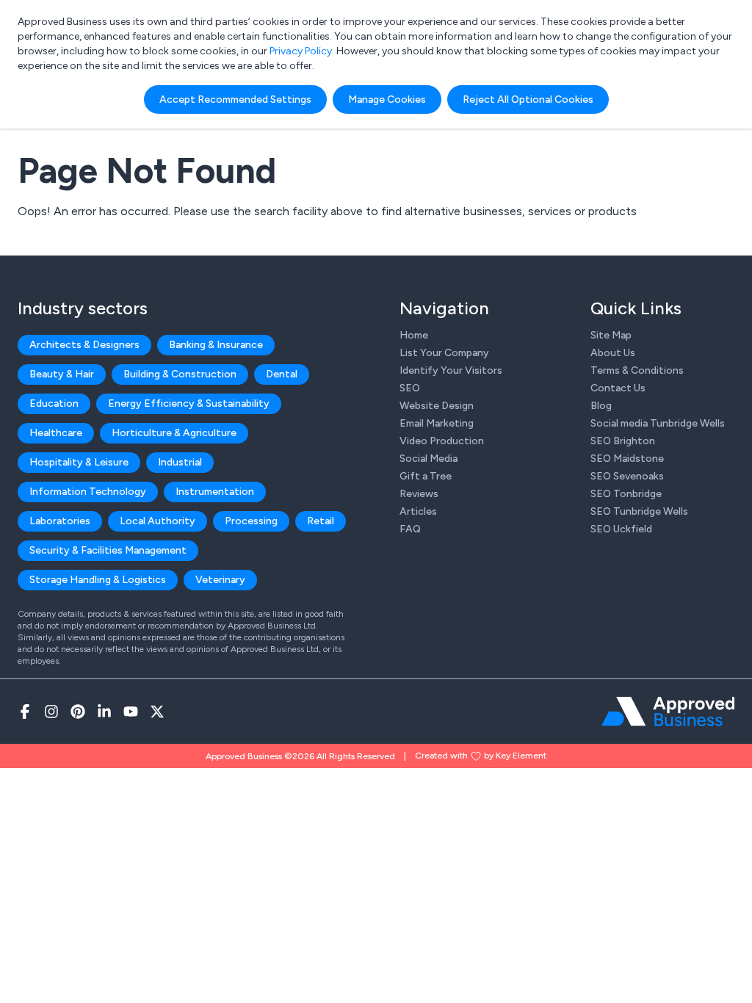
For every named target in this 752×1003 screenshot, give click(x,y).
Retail (320, 521)
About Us (612, 353)
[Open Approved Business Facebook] (25, 711)
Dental (281, 374)
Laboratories (59, 521)
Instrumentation (215, 491)
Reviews (419, 494)
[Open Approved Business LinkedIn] (104, 711)
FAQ (410, 529)
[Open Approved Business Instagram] (51, 711)
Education (54, 403)
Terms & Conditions (637, 370)
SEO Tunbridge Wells (639, 511)
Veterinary (220, 579)
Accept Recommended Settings (235, 99)
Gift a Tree (426, 476)
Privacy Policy (301, 51)
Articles (418, 511)
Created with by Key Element (480, 755)
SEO (410, 388)
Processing (251, 521)
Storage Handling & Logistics (97, 579)
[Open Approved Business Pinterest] (77, 711)
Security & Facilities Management (108, 550)
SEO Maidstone (627, 458)
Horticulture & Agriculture (174, 433)
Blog (601, 405)
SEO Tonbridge (626, 494)
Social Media (429, 458)
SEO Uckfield (621, 529)
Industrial (180, 462)
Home (414, 335)
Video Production (442, 441)
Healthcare (55, 433)
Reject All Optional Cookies (528, 99)
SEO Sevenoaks (627, 476)
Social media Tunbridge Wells (657, 423)
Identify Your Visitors (451, 370)
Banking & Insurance (216, 344)
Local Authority (157, 521)
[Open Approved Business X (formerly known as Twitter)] (157, 711)
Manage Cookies (387, 99)
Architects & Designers (84, 344)
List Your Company (444, 353)
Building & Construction (179, 374)
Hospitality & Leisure (79, 462)
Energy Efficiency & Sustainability (189, 403)
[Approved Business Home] (667, 711)
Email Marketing (437, 423)
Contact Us (618, 388)
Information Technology (87, 491)
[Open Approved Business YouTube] (130, 711)
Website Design (437, 405)
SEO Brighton (622, 441)
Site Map (611, 335)
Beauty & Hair (61, 374)
